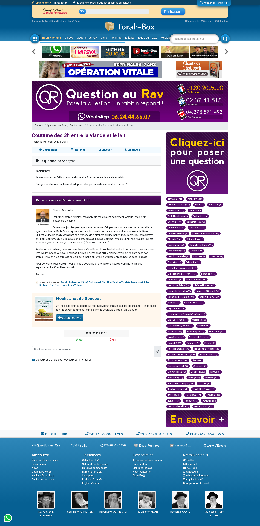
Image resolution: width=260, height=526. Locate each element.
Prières (209, 342)
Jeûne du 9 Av (209, 296)
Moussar (175, 331)
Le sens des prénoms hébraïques (186, 314)
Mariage (199, 319)
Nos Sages (176, 337)
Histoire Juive (196, 279)
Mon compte (43, 3)
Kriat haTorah (193, 302)
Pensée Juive (199, 337)
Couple (196, 250)
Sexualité (199, 366)
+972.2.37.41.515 (152, 434)
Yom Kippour (203, 406)
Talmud (215, 371)
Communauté (176, 244)
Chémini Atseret (177, 233)
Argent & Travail (179, 204)
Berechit (195, 210)
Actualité (194, 198)
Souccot (198, 371)
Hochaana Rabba (178, 285)
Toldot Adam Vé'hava (71, 285)
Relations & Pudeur (206, 348)
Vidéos (69, 37)
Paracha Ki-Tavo (41, 21)
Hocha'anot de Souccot (78, 298)
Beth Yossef (95, 282)
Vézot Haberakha (178, 406)
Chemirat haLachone (205, 233)
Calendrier (208, 21)
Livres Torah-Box (92, 471)
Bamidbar (215, 204)
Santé (197, 360)
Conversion (176, 250)
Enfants (129, 37)
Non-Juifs (217, 331)
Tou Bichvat (193, 394)
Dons (103, 37)
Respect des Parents (181, 354)
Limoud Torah (177, 319)
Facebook (192, 464)
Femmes (116, 37)
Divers (216, 256)
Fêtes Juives (39, 464)
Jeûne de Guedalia (179, 291)
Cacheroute (76, 125)
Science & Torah (178, 366)
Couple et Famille (178, 256)
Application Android (197, 483)
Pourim (193, 342)
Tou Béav (174, 394)
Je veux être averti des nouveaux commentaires (63, 359)
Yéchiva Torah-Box (43, 475)
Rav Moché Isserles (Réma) (74, 282)
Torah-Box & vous (203, 389)
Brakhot (200, 216)
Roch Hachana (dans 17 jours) (66, 21)
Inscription (60, 3)
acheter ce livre (71, 317)
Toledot (204, 383)
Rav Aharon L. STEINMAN (46, 513)
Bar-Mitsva (176, 210)
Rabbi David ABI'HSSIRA (113, 511)
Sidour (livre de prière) (95, 464)
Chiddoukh (194, 239)
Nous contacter (56, 434)
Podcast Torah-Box (93, 479)
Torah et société (178, 389)
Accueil (39, 125)
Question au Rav (87, 37)
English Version (91, 483)
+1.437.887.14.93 (202, 434)
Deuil (199, 256)
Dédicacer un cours (43, 479)
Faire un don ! (140, 464)
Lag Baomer (176, 308)
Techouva (175, 377)
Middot (203, 325)
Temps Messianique (180, 383)
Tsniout (190, 400)
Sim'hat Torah (177, 371)
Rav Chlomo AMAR (147, 511)
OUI (81, 339)
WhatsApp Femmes (197, 475)
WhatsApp (191, 471)
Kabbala (173, 302)
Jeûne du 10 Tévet (207, 291)
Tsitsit (173, 400)
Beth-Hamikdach (178, 216)
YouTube (191, 467)
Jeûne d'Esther (204, 285)
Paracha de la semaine (45, 460)
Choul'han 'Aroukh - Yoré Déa (116, 282)
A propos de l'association (147, 460)
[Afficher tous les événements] (74, 3)
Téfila (194, 377)
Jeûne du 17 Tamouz (181, 296)
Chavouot (196, 227)
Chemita (174, 239)
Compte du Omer (201, 244)
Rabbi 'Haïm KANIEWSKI (80, 511)
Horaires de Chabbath (94, 467)
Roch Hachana (51, 37)
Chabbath (176, 227)
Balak (199, 204)
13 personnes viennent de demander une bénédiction (104, 2)
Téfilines (212, 377)
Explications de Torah (182, 273)
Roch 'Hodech (208, 354)
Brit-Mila (174, 221)
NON (114, 339)
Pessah (175, 342)
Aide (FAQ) (139, 475)
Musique (166, 37)
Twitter (190, 460)
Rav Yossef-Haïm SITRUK (214, 513)
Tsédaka (214, 394)
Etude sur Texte (147, 37)
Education (174, 262)
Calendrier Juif (90, 460)
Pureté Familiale (178, 348)
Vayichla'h (209, 400)
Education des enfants (182, 267)
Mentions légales (142, 467)
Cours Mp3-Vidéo (42, 471)
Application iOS (194, 479)
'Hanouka (175, 198)
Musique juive (195, 331)
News (35, 467)
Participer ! (173, 11)
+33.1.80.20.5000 (101, 434)
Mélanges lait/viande (180, 325)
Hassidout (174, 279)
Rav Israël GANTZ (180, 511)
